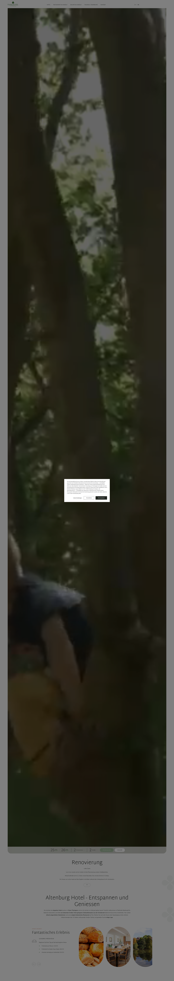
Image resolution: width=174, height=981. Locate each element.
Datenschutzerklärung (97, 484)
